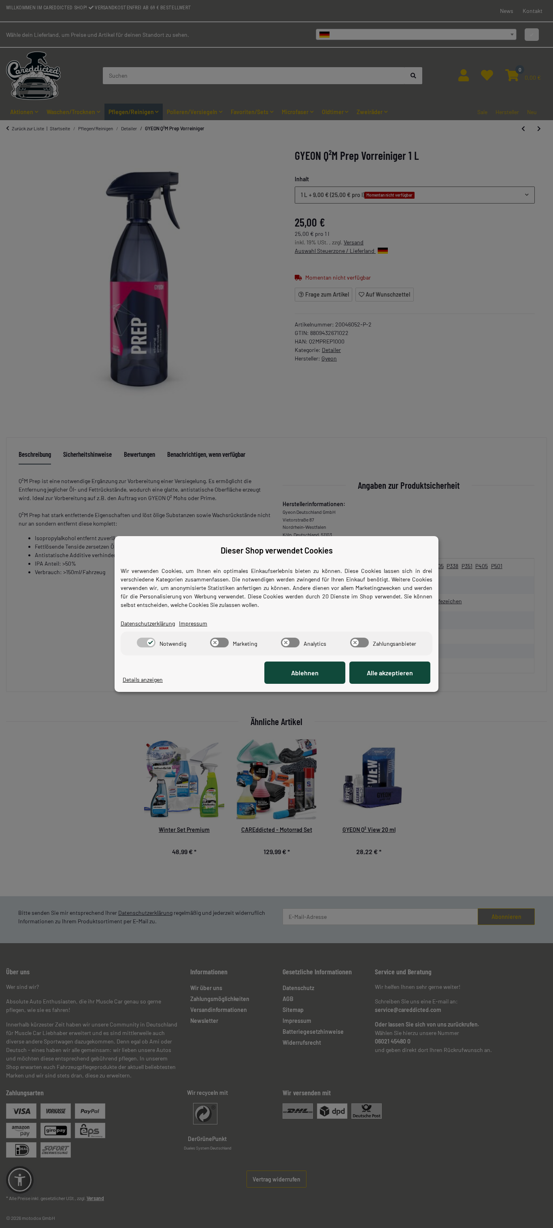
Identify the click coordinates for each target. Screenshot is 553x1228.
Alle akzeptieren (390, 673)
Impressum (193, 623)
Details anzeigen (143, 679)
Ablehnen (305, 673)
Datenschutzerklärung (148, 623)
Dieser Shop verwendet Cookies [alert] (277, 550)
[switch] (146, 642)
